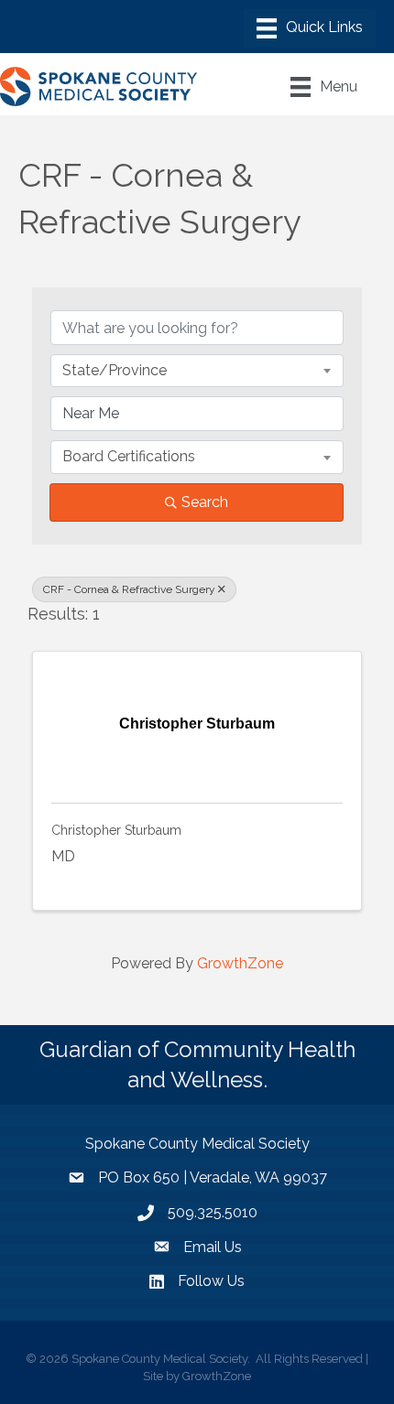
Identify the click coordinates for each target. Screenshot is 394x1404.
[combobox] (197, 370)
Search (204, 502)
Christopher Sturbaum (116, 830)
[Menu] (310, 28)
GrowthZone (240, 963)
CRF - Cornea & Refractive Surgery (129, 589)
